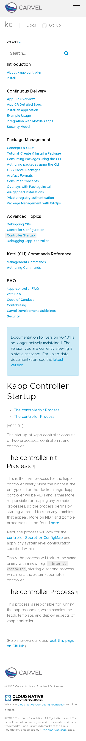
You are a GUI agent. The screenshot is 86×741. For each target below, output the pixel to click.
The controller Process (34, 416)
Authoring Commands (24, 267)
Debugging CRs (19, 224)
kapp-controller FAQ (23, 288)
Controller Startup (21, 235)
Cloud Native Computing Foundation (41, 704)
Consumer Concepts (23, 181)
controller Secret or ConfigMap (35, 538)
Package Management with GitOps (34, 203)
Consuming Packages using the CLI (34, 159)
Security (13, 316)
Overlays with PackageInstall (29, 186)
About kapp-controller (24, 72)
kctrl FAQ (14, 294)
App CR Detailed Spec (24, 104)
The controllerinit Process (36, 410)
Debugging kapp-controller (28, 241)
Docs (31, 25)
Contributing (16, 305)
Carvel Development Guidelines (31, 311)
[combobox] (39, 53)
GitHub (55, 25)
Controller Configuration (25, 230)
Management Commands (26, 262)
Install (11, 78)
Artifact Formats (20, 175)
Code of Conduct (20, 300)
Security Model (18, 126)
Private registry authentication (30, 198)
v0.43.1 (12, 42)
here (55, 523)
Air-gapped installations (25, 192)
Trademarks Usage (54, 730)
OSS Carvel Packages (23, 170)
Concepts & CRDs (20, 148)
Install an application (22, 110)
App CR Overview (21, 99)
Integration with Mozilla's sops (30, 121)
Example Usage (19, 115)
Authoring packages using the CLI (33, 164)
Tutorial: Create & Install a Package (34, 153)
